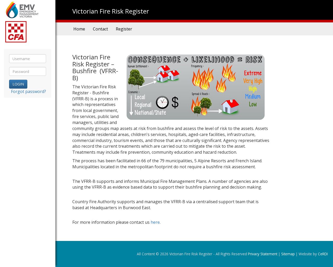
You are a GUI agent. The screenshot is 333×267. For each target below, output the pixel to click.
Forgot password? (28, 91)
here (155, 222)
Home (79, 29)
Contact (100, 29)
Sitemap (288, 253)
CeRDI (323, 253)
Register (124, 29)
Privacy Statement (262, 253)
